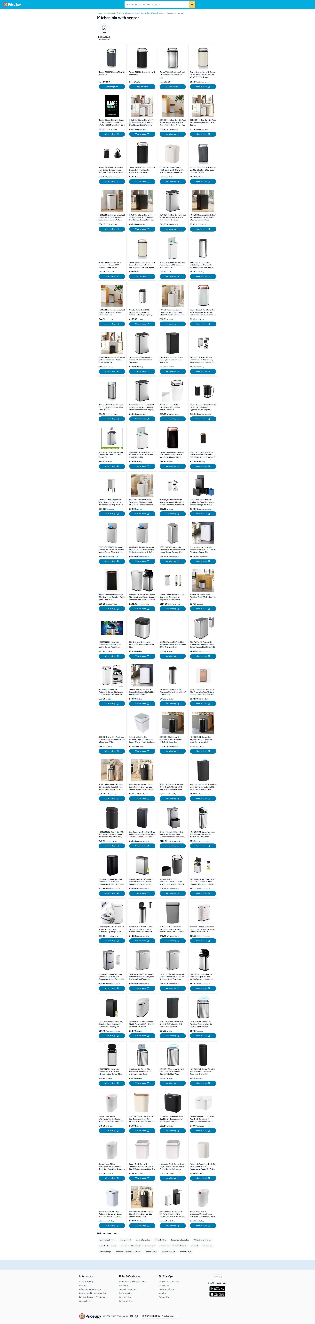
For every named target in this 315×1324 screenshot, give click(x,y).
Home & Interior (110, 13)
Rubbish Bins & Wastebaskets (152, 13)
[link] (112, 67)
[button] (217, 1276)
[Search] (192, 4)
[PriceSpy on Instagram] (136, 1316)
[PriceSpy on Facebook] (131, 1316)
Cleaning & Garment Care (128, 13)
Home (99, 13)
